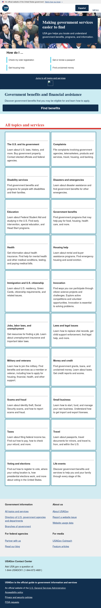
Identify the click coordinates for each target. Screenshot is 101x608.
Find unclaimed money (63, 67)
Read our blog (12, 546)
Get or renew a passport (64, 59)
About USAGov (61, 511)
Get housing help (17, 67)
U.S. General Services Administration (47, 587)
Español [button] (82, 8)
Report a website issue (65, 517)
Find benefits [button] (50, 108)
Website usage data (63, 522)
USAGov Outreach (62, 540)
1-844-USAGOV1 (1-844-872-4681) (23, 570)
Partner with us (13, 540)
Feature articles (61, 546)
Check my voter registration (21, 59)
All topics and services (17, 511)
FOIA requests (12, 602)
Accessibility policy (14, 592)
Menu (96, 10)
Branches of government (18, 526)
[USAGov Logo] (5, 8)
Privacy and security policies (18, 597)
